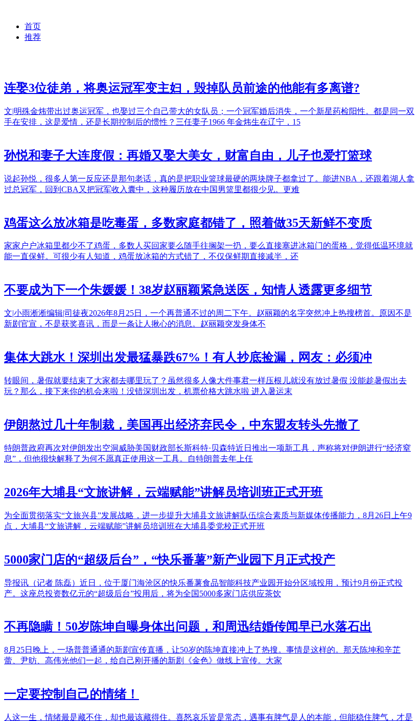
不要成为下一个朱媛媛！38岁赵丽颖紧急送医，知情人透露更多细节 (188, 289)
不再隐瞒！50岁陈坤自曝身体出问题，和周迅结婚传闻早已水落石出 (188, 626)
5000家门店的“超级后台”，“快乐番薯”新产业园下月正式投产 (169, 559)
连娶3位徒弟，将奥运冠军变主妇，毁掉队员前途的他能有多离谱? (182, 88)
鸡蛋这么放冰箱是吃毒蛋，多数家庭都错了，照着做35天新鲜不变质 (188, 222)
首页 (33, 26)
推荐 (33, 37)
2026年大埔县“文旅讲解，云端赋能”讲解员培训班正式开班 (163, 492)
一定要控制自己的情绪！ (71, 694)
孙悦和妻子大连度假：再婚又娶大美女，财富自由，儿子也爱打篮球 (188, 155)
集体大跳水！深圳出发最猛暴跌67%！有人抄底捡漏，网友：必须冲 (188, 357)
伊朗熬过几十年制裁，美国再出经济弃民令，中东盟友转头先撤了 (182, 424)
